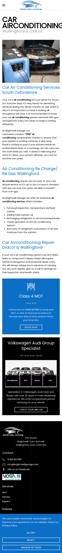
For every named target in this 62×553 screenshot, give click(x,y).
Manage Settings (31, 547)
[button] (3, 5)
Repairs (6, 501)
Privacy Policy (9, 525)
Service (6, 496)
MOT (4, 492)
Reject (31, 540)
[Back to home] (31, 5)
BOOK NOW (31, 327)
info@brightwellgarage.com (23, 464)
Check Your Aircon (31, 409)
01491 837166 (32, 309)
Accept (31, 532)
